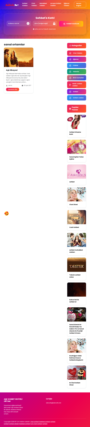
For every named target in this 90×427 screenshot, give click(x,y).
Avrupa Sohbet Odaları (55, 4)
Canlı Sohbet (74, 227)
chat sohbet (34, 422)
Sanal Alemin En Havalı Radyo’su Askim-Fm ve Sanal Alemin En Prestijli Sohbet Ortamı (76, 329)
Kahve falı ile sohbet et (74, 301)
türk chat (33, 424)
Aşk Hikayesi (11, 70)
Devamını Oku (12, 89)
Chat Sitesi (73, 205)
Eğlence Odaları (66, 4)
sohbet (72, 182)
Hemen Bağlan (78, 4)
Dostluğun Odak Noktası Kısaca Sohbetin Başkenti (76, 358)
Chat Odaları (34, 4)
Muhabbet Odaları (43, 4)
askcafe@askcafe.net (53, 403)
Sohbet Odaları (25, 4)
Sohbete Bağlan (72, 24)
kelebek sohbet (44, 422)
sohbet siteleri (14, 424)
